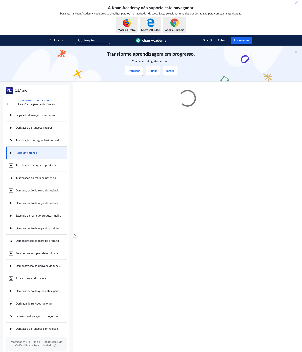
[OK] (296, 3)
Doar (206, 40)
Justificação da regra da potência (36, 165)
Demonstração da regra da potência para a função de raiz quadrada (38, 203)
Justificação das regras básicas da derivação (38, 140)
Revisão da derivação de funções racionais (38, 316)
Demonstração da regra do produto (37, 228)
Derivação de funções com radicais (37, 328)
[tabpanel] (187, 241)
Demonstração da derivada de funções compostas (38, 266)
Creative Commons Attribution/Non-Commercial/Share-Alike (155, 296)
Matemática (18, 341)
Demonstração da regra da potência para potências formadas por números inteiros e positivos (38, 190)
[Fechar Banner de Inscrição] (295, 52)
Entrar (222, 40)
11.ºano (33, 341)
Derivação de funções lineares (34, 127)
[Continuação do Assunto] (65, 104)
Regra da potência (27, 152)
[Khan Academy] (151, 40)
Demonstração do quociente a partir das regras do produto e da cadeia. (38, 291)
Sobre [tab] (131, 231)
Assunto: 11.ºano (31, 101)
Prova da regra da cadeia (31, 278)
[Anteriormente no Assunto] (8, 104)
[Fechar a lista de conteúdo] (75, 234)
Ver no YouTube (236, 296)
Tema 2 (48, 101)
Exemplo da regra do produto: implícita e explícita (38, 215)
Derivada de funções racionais (34, 303)
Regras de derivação (46, 345)
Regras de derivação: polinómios (35, 115)
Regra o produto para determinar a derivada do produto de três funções (38, 253)
